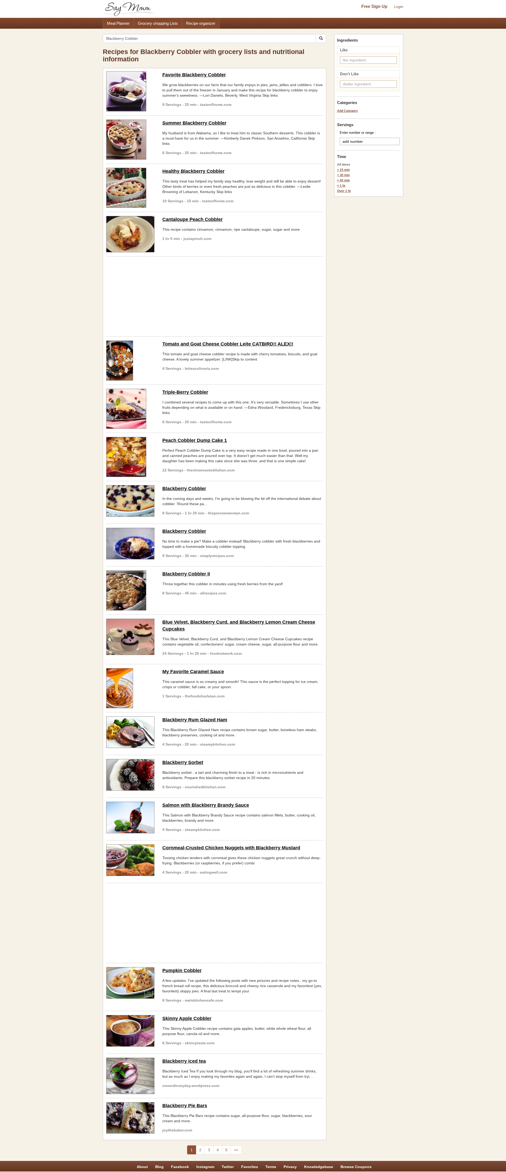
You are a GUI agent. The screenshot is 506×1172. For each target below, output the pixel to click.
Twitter (228, 1167)
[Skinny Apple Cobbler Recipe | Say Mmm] (130, 1031)
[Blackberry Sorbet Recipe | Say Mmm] (130, 775)
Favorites (249, 1167)
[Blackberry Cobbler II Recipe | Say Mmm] (130, 590)
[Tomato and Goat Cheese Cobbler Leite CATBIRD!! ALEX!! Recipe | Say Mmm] (130, 361)
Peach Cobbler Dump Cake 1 (194, 440)
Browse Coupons (356, 1167)
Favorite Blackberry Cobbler (194, 74)
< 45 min (343, 180)
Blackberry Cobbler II (186, 574)
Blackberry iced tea (184, 1061)
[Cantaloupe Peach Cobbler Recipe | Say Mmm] (130, 234)
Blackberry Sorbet (182, 762)
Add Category (347, 111)
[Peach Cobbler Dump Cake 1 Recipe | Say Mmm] (130, 457)
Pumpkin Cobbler (182, 970)
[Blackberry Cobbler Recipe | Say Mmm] (130, 543)
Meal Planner (118, 23)
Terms (270, 1167)
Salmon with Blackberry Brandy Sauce (205, 805)
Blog (159, 1167)
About (142, 1167)
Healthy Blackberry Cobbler (193, 171)
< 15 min (343, 170)
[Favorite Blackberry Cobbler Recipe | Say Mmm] (130, 91)
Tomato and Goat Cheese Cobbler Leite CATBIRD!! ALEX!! (227, 344)
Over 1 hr (344, 191)
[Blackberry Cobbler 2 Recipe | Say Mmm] (130, 501)
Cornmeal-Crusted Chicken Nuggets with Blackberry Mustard (231, 847)
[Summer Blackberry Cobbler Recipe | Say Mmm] (130, 140)
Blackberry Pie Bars (184, 1105)
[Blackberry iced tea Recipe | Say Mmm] (130, 1076)
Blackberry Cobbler (184, 488)
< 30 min (343, 175)
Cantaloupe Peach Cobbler (192, 219)
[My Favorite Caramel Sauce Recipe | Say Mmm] (130, 688)
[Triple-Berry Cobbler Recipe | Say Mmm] (130, 409)
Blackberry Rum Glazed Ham (194, 719)
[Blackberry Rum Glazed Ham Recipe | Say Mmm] (130, 732)
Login (398, 6)
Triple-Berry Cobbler (185, 392)
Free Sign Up (374, 6)
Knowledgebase (318, 1167)
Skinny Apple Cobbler (186, 1018)
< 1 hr (341, 186)
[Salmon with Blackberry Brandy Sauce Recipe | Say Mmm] (130, 817)
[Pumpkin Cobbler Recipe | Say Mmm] (130, 983)
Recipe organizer (200, 23)
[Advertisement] (214, 295)
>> (236, 1150)
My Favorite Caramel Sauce (193, 671)
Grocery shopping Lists (158, 23)
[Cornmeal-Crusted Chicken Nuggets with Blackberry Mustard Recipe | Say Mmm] (130, 860)
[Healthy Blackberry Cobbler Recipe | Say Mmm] (130, 188)
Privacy (290, 1167)
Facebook (180, 1167)
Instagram (205, 1167)
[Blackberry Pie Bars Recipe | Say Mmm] (130, 1118)
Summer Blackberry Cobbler (194, 123)
